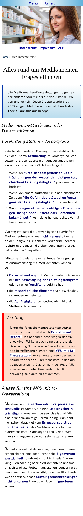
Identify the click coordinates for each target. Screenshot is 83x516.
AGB (61, 47)
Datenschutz (28, 47)
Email (50, 3)
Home (5, 56)
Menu (33, 3)
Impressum (47, 47)
